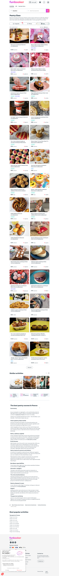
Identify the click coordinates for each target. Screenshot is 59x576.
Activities (12, 6)
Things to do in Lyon (13, 520)
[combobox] (20, 10)
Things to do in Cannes (14, 521)
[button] (40, 2)
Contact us (40, 561)
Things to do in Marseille (14, 523)
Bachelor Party (22, 6)
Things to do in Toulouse (14, 526)
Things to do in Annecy (14, 529)
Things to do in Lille (13, 528)
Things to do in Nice (13, 518)
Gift (16, 6)
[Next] (48, 373)
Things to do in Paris (13, 517)
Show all (29, 367)
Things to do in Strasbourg (15, 531)
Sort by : (44, 27)
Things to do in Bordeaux (14, 525)
